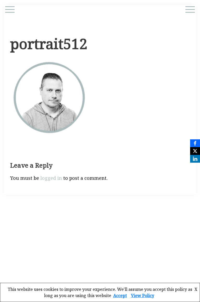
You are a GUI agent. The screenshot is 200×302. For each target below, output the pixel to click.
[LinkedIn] (195, 159)
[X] (195, 151)
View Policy (142, 295)
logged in (51, 178)
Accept (120, 295)
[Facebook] (195, 143)
